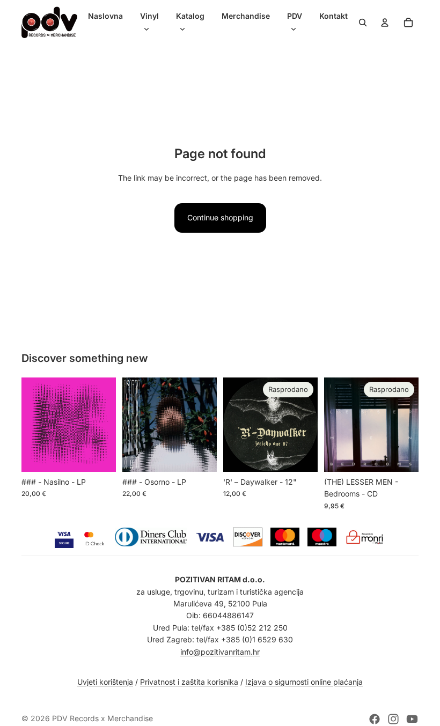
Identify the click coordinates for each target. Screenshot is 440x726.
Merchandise (246, 15)
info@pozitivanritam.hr (220, 651)
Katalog (190, 15)
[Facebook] (374, 719)
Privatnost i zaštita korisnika (189, 681)
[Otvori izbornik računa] (385, 22)
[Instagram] (393, 719)
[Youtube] (412, 719)
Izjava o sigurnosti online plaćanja (304, 681)
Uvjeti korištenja (105, 681)
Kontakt (333, 15)
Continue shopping (220, 217)
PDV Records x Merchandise (102, 718)
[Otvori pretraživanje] (363, 22)
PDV (294, 15)
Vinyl (149, 15)
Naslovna (105, 15)
